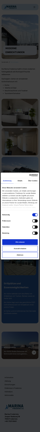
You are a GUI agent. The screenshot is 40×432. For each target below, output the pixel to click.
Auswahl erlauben (20, 248)
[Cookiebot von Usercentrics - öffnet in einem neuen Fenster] (29, 175)
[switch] (35, 220)
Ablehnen (20, 255)
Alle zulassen (20, 242)
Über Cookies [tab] (32, 181)
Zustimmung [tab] (7, 181)
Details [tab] (20, 181)
